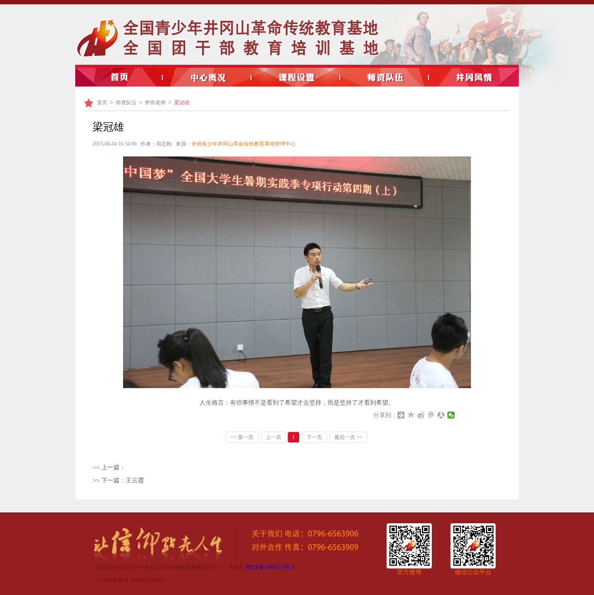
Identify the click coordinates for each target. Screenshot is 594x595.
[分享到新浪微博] (421, 415)
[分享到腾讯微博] (431, 415)
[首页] (119, 77)
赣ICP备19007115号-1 (270, 567)
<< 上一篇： (109, 467)
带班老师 (155, 103)
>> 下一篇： (109, 480)
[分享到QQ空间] (411, 415)
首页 (102, 103)
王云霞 (135, 480)
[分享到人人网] (441, 415)
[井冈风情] (474, 77)
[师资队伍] (385, 77)
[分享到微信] (451, 415)
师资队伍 (126, 103)
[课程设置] (297, 77)
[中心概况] (208, 77)
